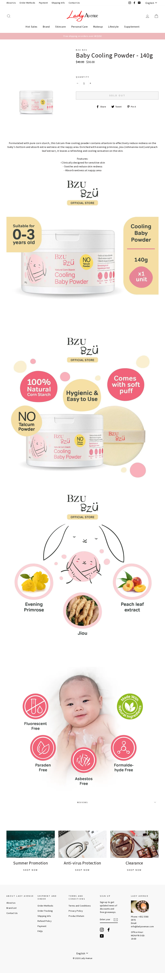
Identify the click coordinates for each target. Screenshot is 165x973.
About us (10, 902)
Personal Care (79, 26)
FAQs (40, 931)
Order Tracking (45, 910)
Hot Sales (31, 26)
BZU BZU (81, 49)
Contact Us (74, 2)
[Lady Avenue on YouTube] (102, 936)
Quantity (82, 77)
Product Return (76, 915)
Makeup (98, 26)
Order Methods (27, 2)
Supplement (132, 26)
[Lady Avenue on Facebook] (109, 930)
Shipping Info (58, 2)
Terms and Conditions (80, 905)
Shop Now (30, 869)
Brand (46, 26)
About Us (11, 2)
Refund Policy (45, 920)
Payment (43, 2)
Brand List (11, 907)
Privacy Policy (76, 910)
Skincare (60, 26)
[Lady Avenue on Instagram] (102, 930)
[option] (82, 36)
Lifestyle (113, 26)
